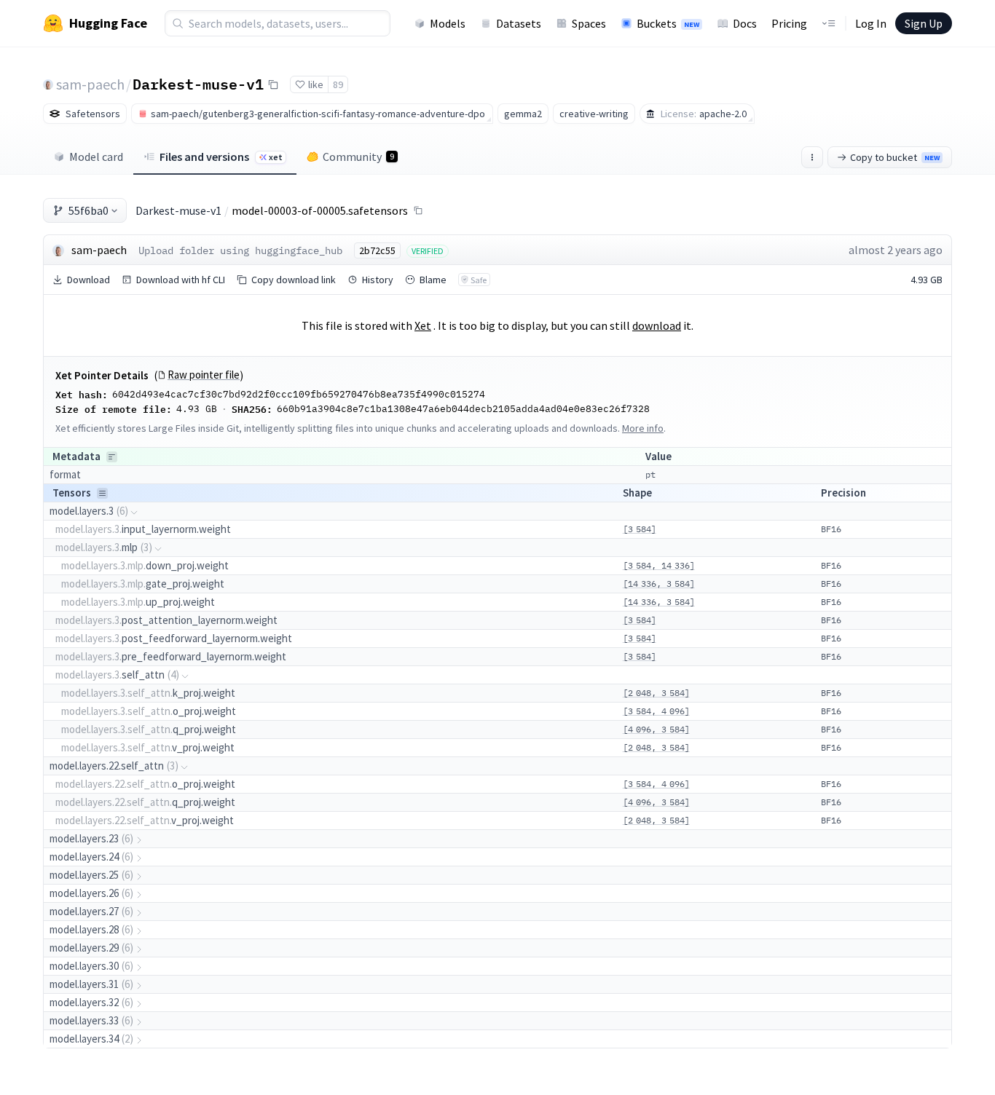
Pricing (789, 23)
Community (358, 156)
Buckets (668, 23)
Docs (745, 23)
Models (447, 23)
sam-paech (90, 84)
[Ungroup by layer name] (102, 493)
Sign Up (924, 23)
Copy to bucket (895, 157)
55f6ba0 (88, 210)
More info (643, 428)
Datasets (518, 23)
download (656, 325)
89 (338, 84)
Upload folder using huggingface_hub (240, 250)
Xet (422, 325)
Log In (870, 23)
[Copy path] (418, 210)
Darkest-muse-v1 (198, 83)
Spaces (589, 23)
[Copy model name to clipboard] (273, 84)
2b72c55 (377, 250)
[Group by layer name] (111, 456)
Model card (96, 156)
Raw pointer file (204, 375)
